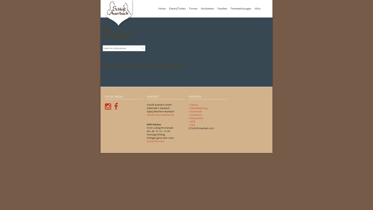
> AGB (192, 121)
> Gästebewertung (198, 108)
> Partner (193, 104)
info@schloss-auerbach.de (160, 115)
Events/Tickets (177, 8)
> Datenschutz (196, 118)
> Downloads (195, 111)
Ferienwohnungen (241, 8)
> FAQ (192, 125)
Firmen (193, 8)
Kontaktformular (155, 141)
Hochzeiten (207, 8)
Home (162, 8)
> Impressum (195, 115)
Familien (222, 8)
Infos (258, 8)
